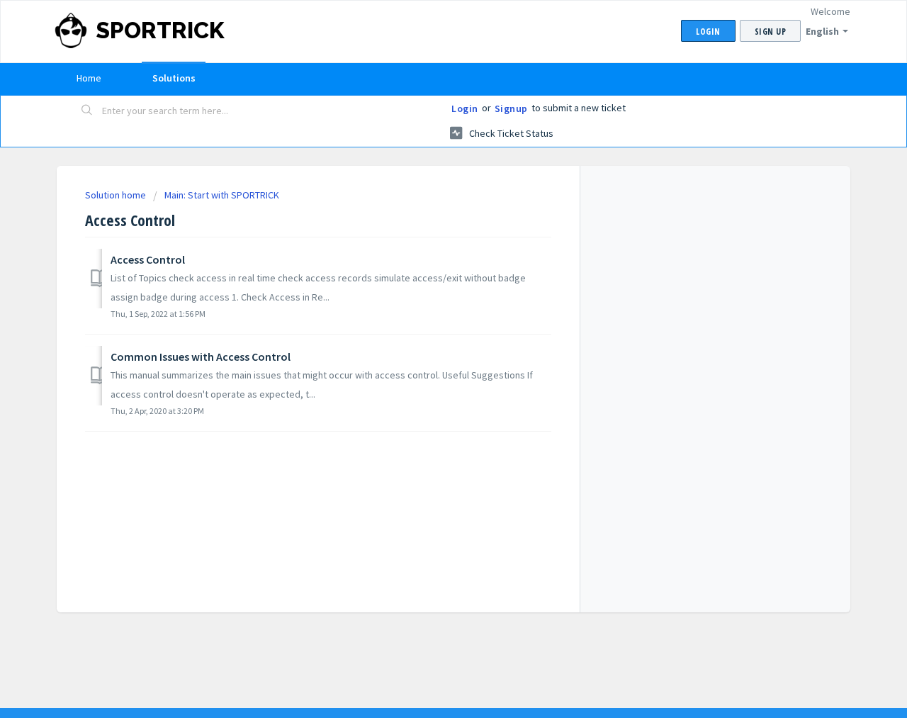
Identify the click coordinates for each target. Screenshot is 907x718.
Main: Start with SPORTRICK (221, 195)
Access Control (148, 259)
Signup (511, 108)
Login (464, 108)
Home (89, 78)
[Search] (87, 111)
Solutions (174, 78)
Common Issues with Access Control (201, 356)
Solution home (116, 195)
